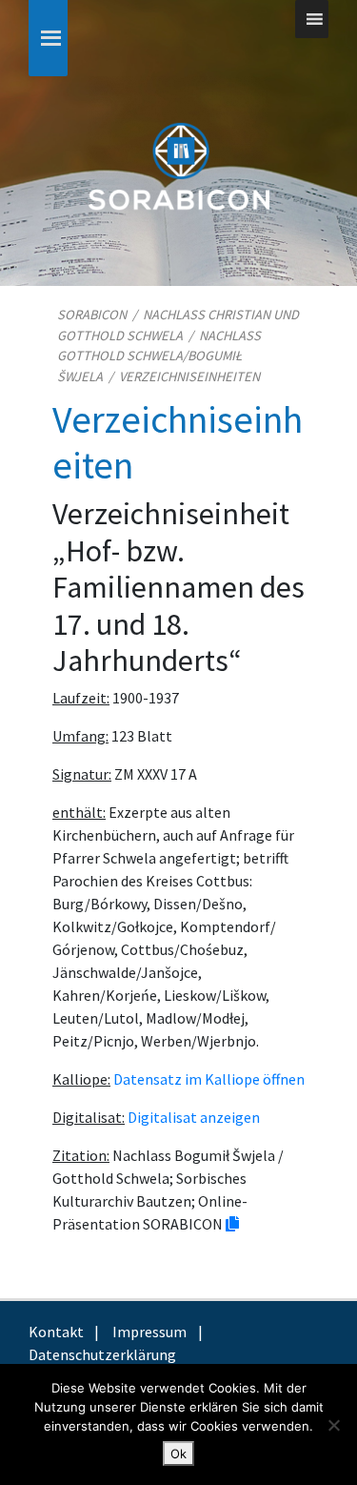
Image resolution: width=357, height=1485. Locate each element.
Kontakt (56, 1331)
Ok (178, 1453)
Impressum (149, 1331)
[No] (333, 1424)
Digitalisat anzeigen (194, 1117)
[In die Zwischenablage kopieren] (232, 1223)
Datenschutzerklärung (102, 1354)
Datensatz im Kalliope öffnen (209, 1078)
